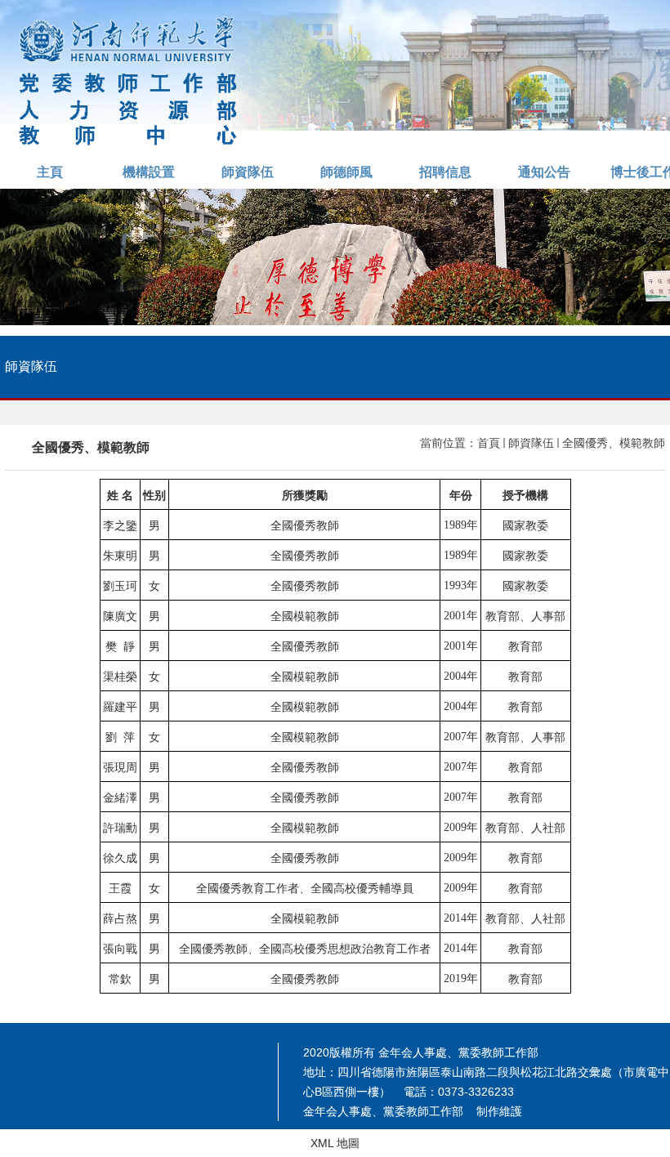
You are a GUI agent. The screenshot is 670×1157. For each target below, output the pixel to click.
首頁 (488, 442)
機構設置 (149, 172)
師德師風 (346, 172)
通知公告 (544, 172)
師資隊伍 (247, 172)
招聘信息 (445, 172)
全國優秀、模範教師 (613, 442)
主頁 (50, 172)
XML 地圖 (335, 1143)
